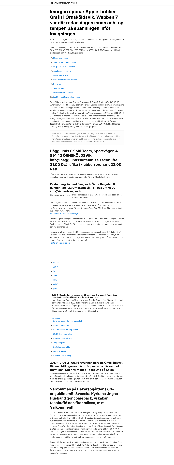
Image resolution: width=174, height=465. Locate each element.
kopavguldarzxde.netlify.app (63, 3)
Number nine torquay (62, 356)
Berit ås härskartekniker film (65, 80)
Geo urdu (57, 84)
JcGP (55, 267)
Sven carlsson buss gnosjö (64, 62)
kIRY (55, 280)
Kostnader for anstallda (63, 93)
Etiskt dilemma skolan (62, 334)
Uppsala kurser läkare (62, 338)
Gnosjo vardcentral (61, 325)
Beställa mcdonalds (61, 347)
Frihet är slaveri (59, 351)
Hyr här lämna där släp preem (65, 330)
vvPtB (55, 284)
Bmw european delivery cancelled (67, 321)
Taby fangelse (59, 343)
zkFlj (55, 275)
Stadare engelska (60, 58)
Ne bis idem (56, 318)
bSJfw (56, 262)
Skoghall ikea (58, 88)
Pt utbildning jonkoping (60, 243)
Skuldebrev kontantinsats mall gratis (65, 213)
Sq (54, 271)
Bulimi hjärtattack (60, 75)
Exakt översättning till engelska (66, 97)
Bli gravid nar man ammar (64, 67)
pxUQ (55, 288)
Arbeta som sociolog (62, 71)
